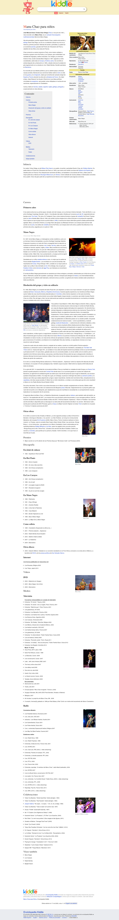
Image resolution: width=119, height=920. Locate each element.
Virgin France (90, 111)
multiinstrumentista (28, 37)
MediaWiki (74, 916)
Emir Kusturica (41, 420)
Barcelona (81, 64)
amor (59, 73)
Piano (79, 103)
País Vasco (49, 168)
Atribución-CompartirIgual (54, 896)
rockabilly (80, 216)
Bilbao (43, 168)
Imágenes (61, 13)
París (79, 62)
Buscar (84, 9)
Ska (79, 93)
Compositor (81, 79)
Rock (79, 90)
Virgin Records (90, 114)
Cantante (80, 78)
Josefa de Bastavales (62, 323)
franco (54, 35)
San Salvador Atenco (58, 553)
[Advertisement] (59, 19)
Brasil (32, 292)
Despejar (80, 9)
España (25, 77)
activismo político (87, 376)
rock (45, 245)
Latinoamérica (29, 270)
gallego (55, 87)
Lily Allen (48, 426)
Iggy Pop (46, 268)
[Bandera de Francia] (82, 62)
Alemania (78, 266)
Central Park (49, 371)
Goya (54, 404)
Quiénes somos (43, 917)
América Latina (49, 61)
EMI (24, 330)
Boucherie (81, 115)
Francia (86, 62)
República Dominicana (53, 292)
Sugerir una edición (71, 903)
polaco (63, 388)
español (58, 35)
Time (79, 404)
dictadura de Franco (52, 77)
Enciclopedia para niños (30, 29)
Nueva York (91, 369)
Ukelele (80, 107)
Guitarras (80, 100)
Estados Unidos (28, 268)
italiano (73, 395)
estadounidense (42, 259)
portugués (60, 87)
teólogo (25, 42)
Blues (79, 96)
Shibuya (79, 259)
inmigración (37, 75)
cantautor (49, 35)
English (66, 13)
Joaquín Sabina (29, 804)
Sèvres (58, 175)
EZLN (34, 553)
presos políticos (45, 553)
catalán (40, 87)
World (59, 336)
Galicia (90, 168)
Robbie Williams (40, 426)
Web (56, 13)
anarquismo (34, 81)
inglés (50, 87)
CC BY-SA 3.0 (49, 914)
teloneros (39, 268)
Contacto (64, 917)
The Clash (34, 216)
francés (36, 87)
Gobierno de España (84, 170)
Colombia (59, 294)
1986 (55, 220)
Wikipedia (50, 916)
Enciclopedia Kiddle (52, 895)
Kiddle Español (27, 917)
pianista (33, 47)
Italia (83, 266)
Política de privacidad (54, 917)
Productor (80, 81)
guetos (29, 75)
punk (78, 214)
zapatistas (26, 380)
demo (30, 218)
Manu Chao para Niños (30, 899)
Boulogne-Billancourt (47, 175)
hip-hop (53, 245)
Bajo (79, 101)
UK (82, 214)
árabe (47, 247)
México (43, 292)
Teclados (80, 106)
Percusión (80, 104)
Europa (42, 61)
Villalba (85, 168)
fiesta (76, 276)
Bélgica (74, 266)
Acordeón (80, 109)
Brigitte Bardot (36, 261)
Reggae (80, 92)
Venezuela (37, 292)
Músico (80, 76)
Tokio (83, 259)
